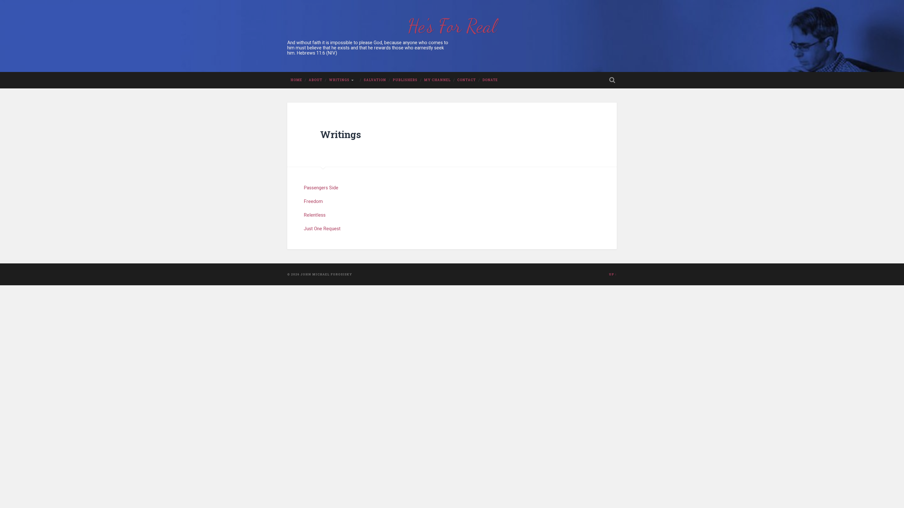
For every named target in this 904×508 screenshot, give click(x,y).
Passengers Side (321, 187)
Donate (490, 80)
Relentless (315, 215)
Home (296, 80)
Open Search (612, 80)
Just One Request (323, 228)
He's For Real (452, 25)
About (315, 80)
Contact (466, 80)
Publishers (405, 80)
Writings (339, 80)
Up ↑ (613, 274)
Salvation (375, 80)
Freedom (313, 201)
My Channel (437, 80)
